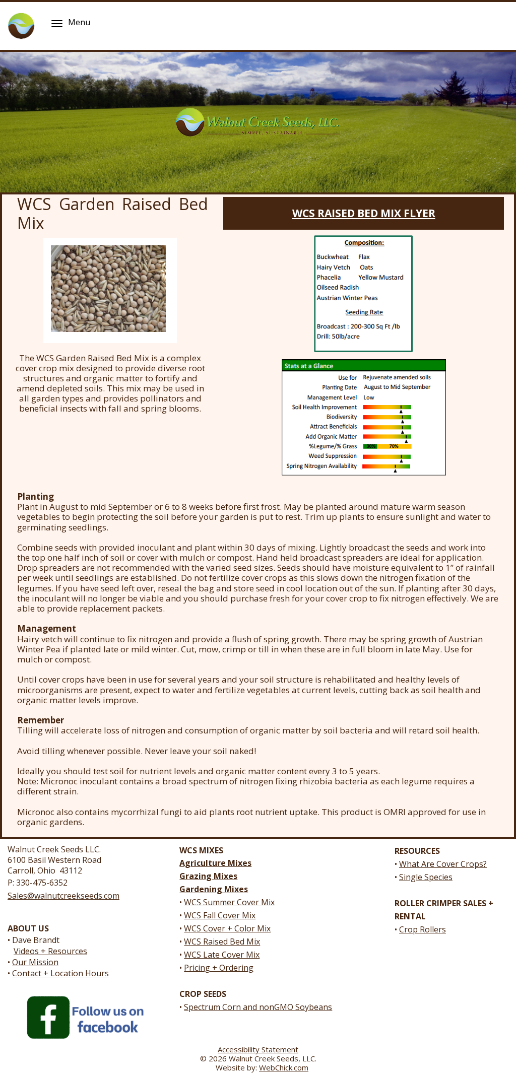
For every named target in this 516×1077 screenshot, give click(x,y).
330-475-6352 (42, 882)
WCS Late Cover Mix (222, 954)
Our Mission (35, 962)
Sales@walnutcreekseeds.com (63, 895)
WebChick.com (283, 1067)
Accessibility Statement (258, 1049)
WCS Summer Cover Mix (229, 902)
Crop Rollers (422, 929)
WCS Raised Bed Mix (222, 941)
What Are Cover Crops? (443, 863)
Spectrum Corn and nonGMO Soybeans (258, 1007)
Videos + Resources (50, 951)
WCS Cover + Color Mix (227, 928)
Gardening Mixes (213, 889)
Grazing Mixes (208, 876)
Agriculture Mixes (215, 862)
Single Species (426, 877)
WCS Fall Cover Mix (219, 915)
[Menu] (57, 23)
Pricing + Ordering (218, 967)
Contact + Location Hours (60, 973)
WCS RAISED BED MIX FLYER (363, 213)
